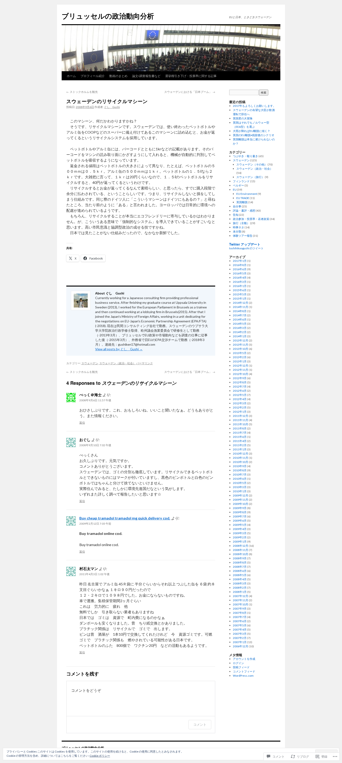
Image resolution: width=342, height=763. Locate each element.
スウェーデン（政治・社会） (117, 363)
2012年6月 (240, 390)
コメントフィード (244, 671)
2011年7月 (240, 432)
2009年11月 (240, 499)
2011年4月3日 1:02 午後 (94, 574)
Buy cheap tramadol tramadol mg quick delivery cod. (124, 518)
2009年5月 (240, 525)
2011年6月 (240, 437)
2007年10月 (240, 604)
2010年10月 (240, 462)
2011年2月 (240, 445)
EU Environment (246, 194)
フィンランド (241, 181)
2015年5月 (240, 294)
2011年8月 (240, 428)
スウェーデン (89, 363)
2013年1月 (240, 361)
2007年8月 (240, 612)
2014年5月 (240, 323)
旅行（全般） (241, 223)
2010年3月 (240, 487)
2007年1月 (240, 642)
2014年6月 (240, 319)
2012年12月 (240, 365)
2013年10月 (240, 349)
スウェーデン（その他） (251, 164)
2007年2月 (240, 638)
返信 (82, 422)
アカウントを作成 (244, 659)
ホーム (71, 76)
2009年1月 (240, 541)
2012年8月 (240, 382)
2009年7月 (240, 516)
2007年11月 (240, 600)
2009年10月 (240, 504)
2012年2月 (240, 407)
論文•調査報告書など (146, 76)
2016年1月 (240, 286)
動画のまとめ (118, 76)
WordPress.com (243, 675)
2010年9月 (240, 466)
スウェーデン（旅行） (250, 177)
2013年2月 (240, 357)
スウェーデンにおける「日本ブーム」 (189, 92)
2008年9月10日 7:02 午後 (95, 445)
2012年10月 (240, 374)
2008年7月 (240, 566)
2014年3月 (240, 328)
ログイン (238, 663)
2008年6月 (240, 571)
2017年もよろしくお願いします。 (254, 106)
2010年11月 (240, 457)
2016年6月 (240, 269)
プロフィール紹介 (92, 76)
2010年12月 (240, 453)
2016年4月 (240, 277)
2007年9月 (240, 608)
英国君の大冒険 (242, 118)
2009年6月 (240, 520)
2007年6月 (240, 621)
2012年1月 (240, 411)
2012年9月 (240, 378)
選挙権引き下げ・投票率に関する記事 (191, 76)
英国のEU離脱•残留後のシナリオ (253, 135)
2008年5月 (240, 575)
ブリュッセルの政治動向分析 (108, 16)
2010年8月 (240, 470)
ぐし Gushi (112, 107)
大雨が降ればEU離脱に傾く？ (251, 131)
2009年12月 (240, 495)
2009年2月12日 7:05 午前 (95, 523)
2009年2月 (240, 537)
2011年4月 (240, 441)
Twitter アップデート (244, 244)
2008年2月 (240, 587)
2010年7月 (240, 474)
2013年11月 (240, 344)
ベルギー (238, 185)
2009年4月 (240, 529)
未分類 (237, 231)
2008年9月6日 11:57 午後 (95, 400)
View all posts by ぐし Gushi (119, 349)
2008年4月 (240, 579)
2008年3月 (240, 583)
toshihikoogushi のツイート (246, 248)
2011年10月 (240, 424)
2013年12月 (240, 340)
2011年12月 (240, 416)
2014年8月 (240, 311)
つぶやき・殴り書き (245, 156)
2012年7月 (240, 386)
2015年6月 (240, 290)
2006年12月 (240, 646)
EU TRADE (242, 198)
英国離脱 (242, 202)
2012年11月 (240, 369)
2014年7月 (240, 315)
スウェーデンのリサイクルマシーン (107, 101)
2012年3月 (240, 403)
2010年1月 (240, 491)
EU (235, 189)
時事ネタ (238, 227)
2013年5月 (240, 353)
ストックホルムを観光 (82, 92)
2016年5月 (240, 273)
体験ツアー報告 (242, 235)
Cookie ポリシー (100, 755)
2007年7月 (240, 617)
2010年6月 (240, 478)
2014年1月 (240, 336)
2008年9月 (240, 558)
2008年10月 (240, 554)
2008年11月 (240, 550)
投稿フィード (241, 667)
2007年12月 (240, 596)
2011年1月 (240, 449)
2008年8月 (240, 562)
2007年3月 (240, 633)
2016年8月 (240, 265)
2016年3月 (240, 282)
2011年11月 (240, 420)
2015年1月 (240, 298)
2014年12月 (240, 302)
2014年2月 (240, 332)
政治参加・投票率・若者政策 (251, 219)
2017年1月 (240, 261)
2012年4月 (240, 399)
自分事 (237, 206)
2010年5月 (240, 483)
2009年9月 (240, 508)
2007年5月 (240, 625)
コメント (199, 724)
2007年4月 (240, 629)
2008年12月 (240, 545)
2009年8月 (240, 512)
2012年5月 (240, 395)
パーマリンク (144, 363)
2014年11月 (240, 307)
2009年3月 (240, 533)
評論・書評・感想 (244, 210)
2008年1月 (240, 592)
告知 (235, 214)
